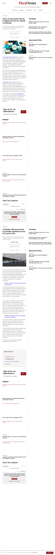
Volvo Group (19, 93)
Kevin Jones (8, 359)
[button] (3, 3)
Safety (34, 10)
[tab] (6, 204)
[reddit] (16, 37)
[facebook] (10, 37)
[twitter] (14, 37)
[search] (5, 3)
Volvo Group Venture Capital (9, 57)
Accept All (49, 552)
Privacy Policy (35, 552)
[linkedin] (12, 37)
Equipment (40, 10)
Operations (14, 10)
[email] (18, 37)
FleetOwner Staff (14, 242)
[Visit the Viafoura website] (23, 209)
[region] (14, 206)
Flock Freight (6, 82)
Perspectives (29, 10)
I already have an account (14, 219)
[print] (25, 37)
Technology (21, 10)
